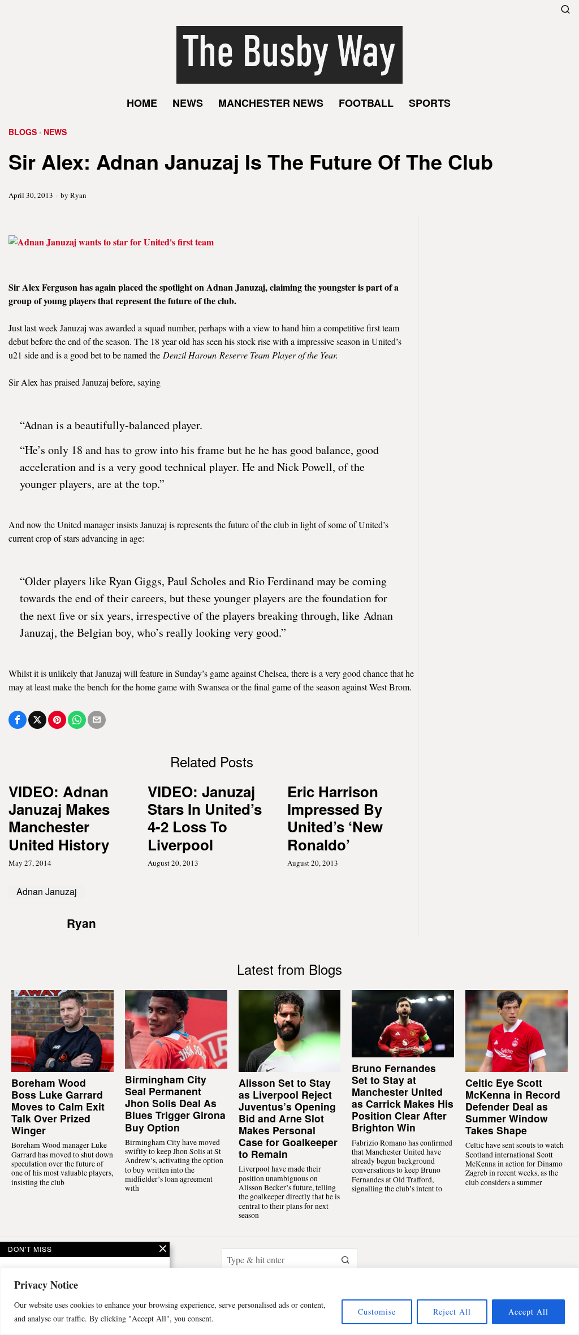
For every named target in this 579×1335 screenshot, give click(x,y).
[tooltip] (17, 720)
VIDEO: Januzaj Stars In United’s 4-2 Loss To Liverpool (205, 818)
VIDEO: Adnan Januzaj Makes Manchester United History (59, 818)
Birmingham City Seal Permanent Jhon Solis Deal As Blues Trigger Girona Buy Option (175, 1103)
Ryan (78, 195)
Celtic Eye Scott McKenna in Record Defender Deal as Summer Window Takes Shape (512, 1107)
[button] (346, 1259)
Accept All (528, 1311)
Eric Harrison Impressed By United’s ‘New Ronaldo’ (335, 818)
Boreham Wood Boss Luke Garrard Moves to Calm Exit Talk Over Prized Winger (58, 1107)
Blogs (22, 132)
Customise (377, 1311)
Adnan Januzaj (46, 891)
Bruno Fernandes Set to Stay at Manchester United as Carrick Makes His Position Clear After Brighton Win (402, 1098)
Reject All (452, 1311)
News (55, 132)
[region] (289, 1301)
